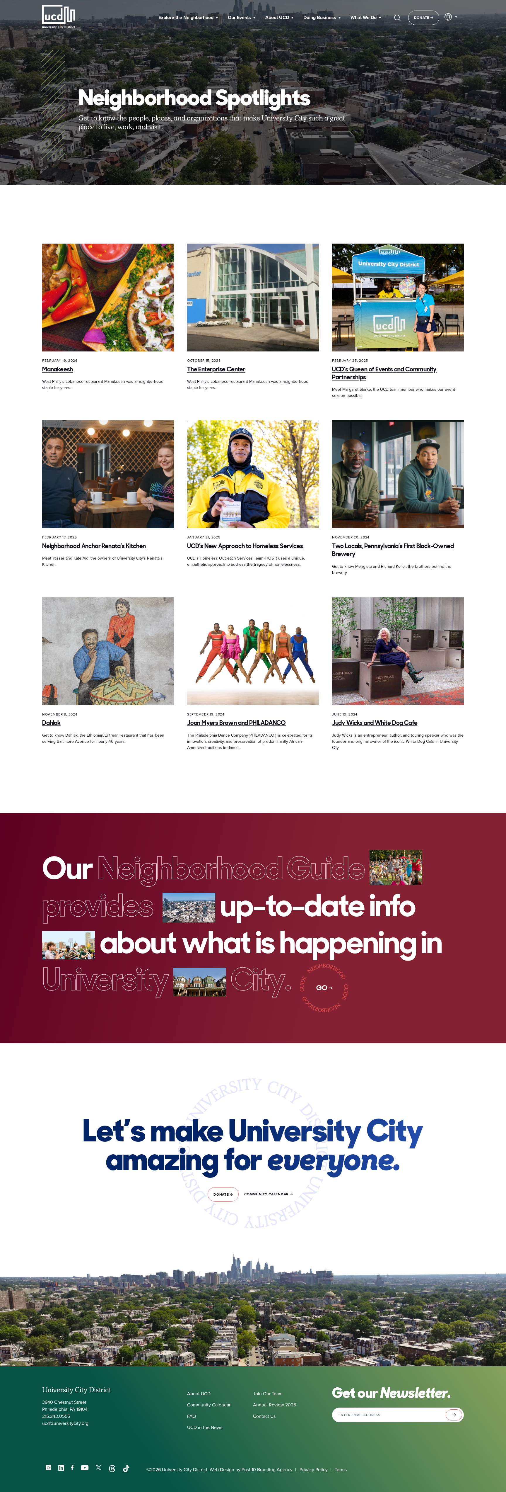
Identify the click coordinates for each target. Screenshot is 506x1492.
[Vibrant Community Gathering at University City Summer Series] (396, 868)
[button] (188, 18)
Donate (422, 17)
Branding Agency (274, 1469)
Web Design (222, 1469)
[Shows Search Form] (397, 17)
